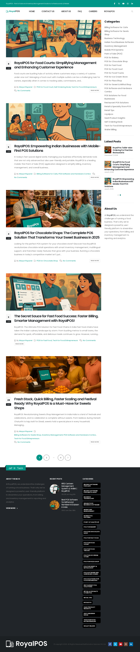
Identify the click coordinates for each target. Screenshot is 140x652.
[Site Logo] (13, 11)
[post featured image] (53, 38)
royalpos (108, 114)
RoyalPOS (109, 11)
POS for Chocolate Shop (47, 261)
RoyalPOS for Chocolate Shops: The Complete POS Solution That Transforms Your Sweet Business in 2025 (56, 235)
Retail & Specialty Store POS (117, 106)
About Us (66, 11)
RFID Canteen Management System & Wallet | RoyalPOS (69, 487)
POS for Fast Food (44, 340)
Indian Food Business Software (119, 42)
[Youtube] (123, 3)
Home (32, 11)
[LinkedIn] (132, 3)
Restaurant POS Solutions (116, 102)
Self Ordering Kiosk (62, 87)
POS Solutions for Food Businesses (91, 579)
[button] (132, 11)
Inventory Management (52, 435)
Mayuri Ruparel (25, 87)
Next (68, 458)
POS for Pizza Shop (113, 80)
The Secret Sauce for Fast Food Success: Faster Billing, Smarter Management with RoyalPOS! (56, 318)
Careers (93, 11)
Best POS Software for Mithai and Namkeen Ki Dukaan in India (70, 503)
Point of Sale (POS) (113, 53)
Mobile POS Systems (113, 49)
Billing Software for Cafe (47, 174)
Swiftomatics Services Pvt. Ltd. (94, 644)
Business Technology (114, 38)
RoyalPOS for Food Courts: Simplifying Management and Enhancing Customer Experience (55, 65)
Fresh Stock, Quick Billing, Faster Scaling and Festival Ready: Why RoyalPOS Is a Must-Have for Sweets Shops (55, 404)
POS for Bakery (111, 57)
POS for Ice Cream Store (116, 76)
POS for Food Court (45, 87)
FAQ (80, 11)
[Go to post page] (117, 149)
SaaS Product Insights (114, 118)
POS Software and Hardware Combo (75, 174)
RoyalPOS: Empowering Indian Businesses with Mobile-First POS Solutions (57, 148)
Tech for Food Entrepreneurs (84, 87)
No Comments (24, 90)
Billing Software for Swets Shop (27, 435)
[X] (119, 3)
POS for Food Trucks (114, 73)
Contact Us (48, 11)
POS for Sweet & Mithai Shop (117, 84)
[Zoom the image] (26, 642)
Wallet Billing (110, 129)
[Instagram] (128, 3)
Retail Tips (109, 110)
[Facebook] (114, 3)
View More (11, 508)
